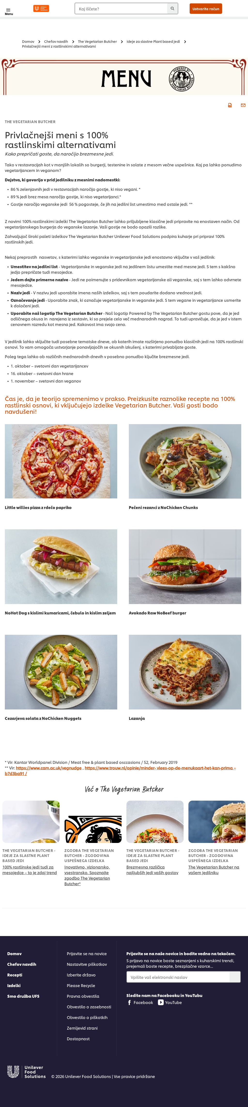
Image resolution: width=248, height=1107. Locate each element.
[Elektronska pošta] (243, 104)
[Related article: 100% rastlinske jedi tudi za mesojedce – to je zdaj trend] (31, 822)
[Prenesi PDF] (229, 104)
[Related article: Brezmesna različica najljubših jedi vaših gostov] (155, 822)
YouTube (173, 1002)
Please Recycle (81, 985)
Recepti (14, 974)
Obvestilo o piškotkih (87, 1017)
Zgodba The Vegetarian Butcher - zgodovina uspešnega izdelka (89, 855)
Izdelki (14, 985)
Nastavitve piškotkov (87, 964)
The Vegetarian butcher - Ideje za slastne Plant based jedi (28, 855)
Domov (14, 953)
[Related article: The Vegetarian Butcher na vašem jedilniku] (217, 822)
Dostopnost (78, 1038)
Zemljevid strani (82, 1028)
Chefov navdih (21, 964)
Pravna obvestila (83, 996)
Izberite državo (81, 974)
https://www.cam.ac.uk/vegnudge (49, 767)
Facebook (143, 1002)
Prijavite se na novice (87, 953)
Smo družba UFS (23, 996)
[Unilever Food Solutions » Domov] (41, 8)
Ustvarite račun (206, 8)
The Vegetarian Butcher (30, 121)
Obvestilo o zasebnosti (89, 1006)
